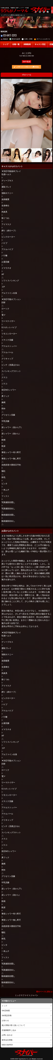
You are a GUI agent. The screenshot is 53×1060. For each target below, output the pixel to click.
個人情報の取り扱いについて (13, 1025)
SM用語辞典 (7, 1016)
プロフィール (26, 75)
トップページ (5, 15)
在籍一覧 (16, 44)
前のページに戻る (43, 992)
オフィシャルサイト (43, 39)
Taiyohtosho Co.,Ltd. (24, 1059)
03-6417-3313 (10, 35)
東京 (12, 15)
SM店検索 (6, 1011)
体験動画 (27, 44)
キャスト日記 (40, 44)
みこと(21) (26, 53)
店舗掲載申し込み (9, 1030)
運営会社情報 (7, 1040)
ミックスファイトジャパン (26, 995)
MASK (17, 15)
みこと (23, 15)
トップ (5, 44)
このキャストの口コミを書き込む (27, 67)
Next (50, 114)
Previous (3, 114)
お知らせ (5, 1020)
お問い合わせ (7, 1035)
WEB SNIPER (7, 1045)
